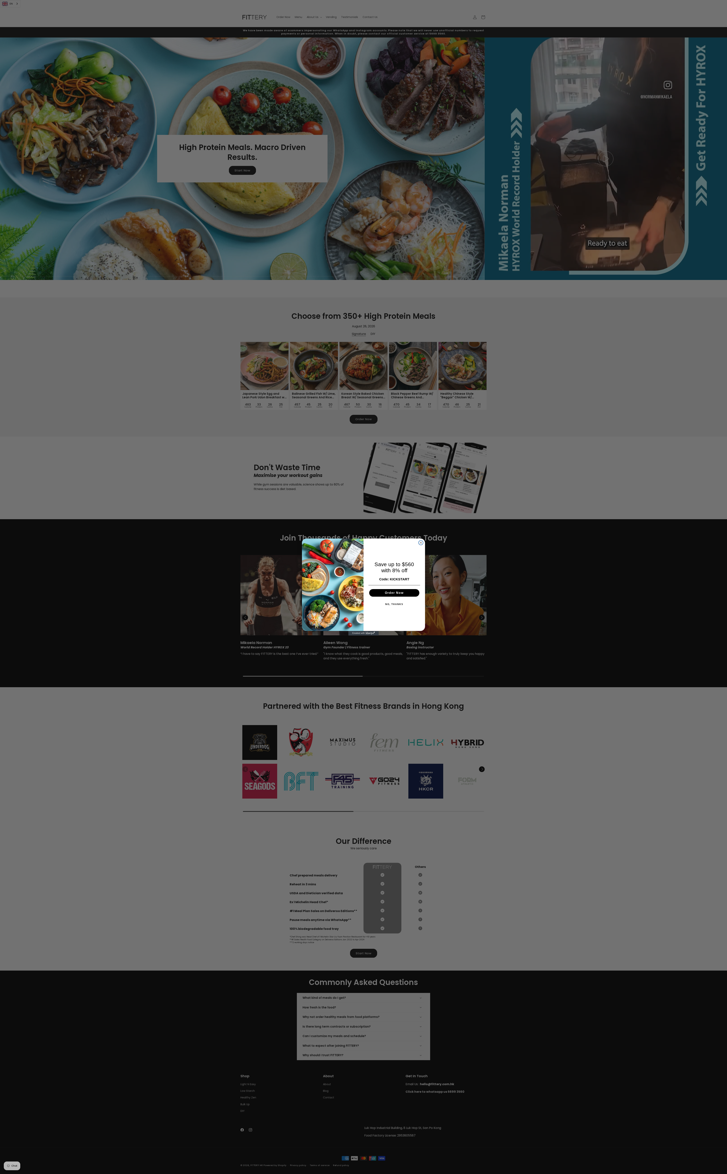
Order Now (394, 592)
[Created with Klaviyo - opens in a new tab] (363, 633)
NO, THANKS (394, 604)
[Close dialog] (421, 542)
